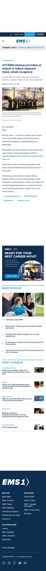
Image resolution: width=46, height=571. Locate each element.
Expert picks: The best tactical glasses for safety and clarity (23, 327)
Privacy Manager (8, 548)
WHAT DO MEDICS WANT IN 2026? (32, 48)
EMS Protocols (7, 396)
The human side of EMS (14, 320)
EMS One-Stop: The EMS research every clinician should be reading (17, 400)
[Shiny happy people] (39, 427)
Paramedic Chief (8, 425)
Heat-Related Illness (9, 368)
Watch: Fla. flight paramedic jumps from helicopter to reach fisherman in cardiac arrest (16, 386)
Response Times (23, 200)
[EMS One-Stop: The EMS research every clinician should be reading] (39, 398)
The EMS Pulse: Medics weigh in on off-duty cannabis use (22, 335)
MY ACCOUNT (29, 34)
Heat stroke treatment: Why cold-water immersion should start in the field (16, 372)
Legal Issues (6, 409)
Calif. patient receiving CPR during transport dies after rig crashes (24, 351)
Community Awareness (12, 196)
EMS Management (8, 60)
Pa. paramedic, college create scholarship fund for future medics (24, 343)
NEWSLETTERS (18, 34)
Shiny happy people (10, 427)
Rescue (4, 382)
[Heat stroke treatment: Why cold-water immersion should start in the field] (39, 370)
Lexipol (16, 557)
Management (8, 200)
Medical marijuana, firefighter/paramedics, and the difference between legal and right (15, 415)
